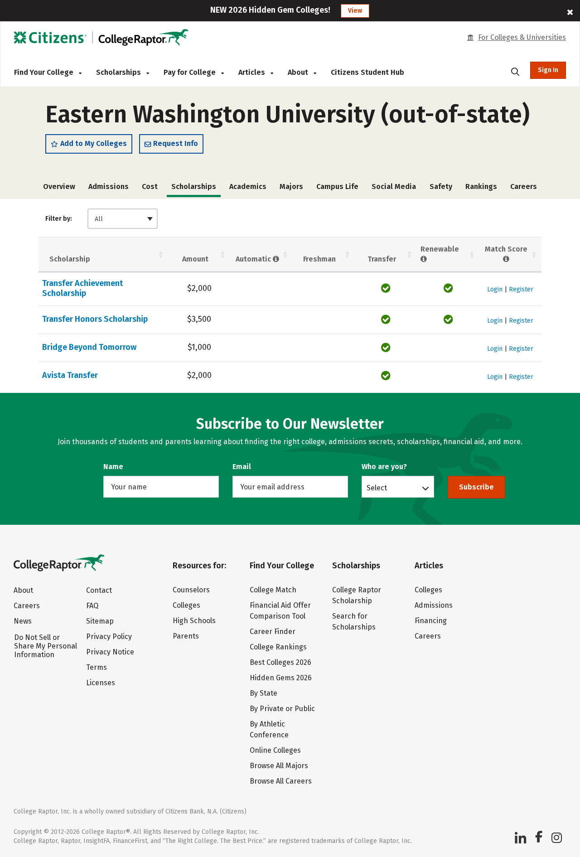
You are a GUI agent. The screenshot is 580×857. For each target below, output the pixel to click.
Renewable (439, 249)
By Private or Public (282, 708)
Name (113, 466)
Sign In (548, 70)
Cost (150, 186)
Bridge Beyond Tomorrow (89, 347)
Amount (195, 259)
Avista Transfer (70, 375)
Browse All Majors (279, 765)
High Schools (194, 620)
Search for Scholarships (354, 621)
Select (377, 488)
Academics (247, 186)
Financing (431, 620)
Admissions (108, 186)
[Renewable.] (423, 259)
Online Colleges (275, 750)
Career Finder (272, 631)
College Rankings (278, 647)
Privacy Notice (110, 652)
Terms (96, 667)
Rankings (481, 186)
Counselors (191, 590)
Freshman (319, 259)
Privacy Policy (109, 636)
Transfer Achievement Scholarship (82, 288)
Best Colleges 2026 (280, 662)
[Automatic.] (276, 259)
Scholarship (69, 259)
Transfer (381, 259)
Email (241, 466)
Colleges (186, 605)
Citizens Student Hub (367, 72)
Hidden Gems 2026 (281, 677)
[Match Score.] (506, 259)
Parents (186, 636)
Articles (252, 72)
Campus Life (337, 186)
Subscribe (476, 487)
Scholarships (119, 72)
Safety (441, 186)
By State (263, 693)
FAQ (92, 605)
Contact (99, 590)
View (355, 11)
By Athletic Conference (269, 729)
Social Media (394, 186)
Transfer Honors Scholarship (95, 319)
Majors (291, 186)
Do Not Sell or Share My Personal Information (45, 646)
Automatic (254, 259)
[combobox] (122, 218)
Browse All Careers (281, 781)
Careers (523, 186)
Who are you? (384, 466)
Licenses (100, 682)
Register (521, 289)
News (23, 621)
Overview (59, 186)
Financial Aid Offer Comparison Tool (280, 610)
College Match (273, 590)
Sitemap (100, 621)
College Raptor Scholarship (356, 595)
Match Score (506, 249)
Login (495, 289)
